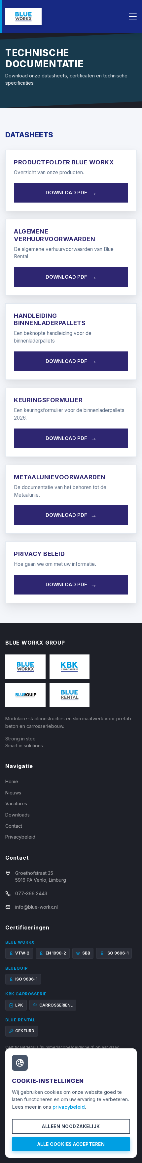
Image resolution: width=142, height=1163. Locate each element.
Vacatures (16, 803)
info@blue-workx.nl (36, 907)
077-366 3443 (31, 893)
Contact (13, 826)
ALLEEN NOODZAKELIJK (71, 1126)
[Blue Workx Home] (23, 16)
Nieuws (13, 792)
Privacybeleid (20, 837)
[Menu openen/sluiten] (133, 16)
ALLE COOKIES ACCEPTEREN (71, 1144)
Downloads (17, 814)
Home (11, 781)
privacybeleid (69, 1107)
